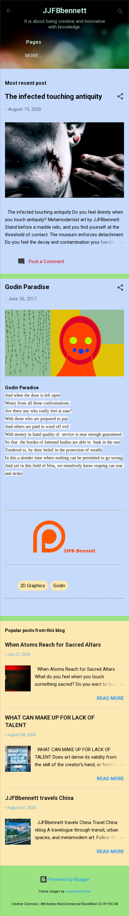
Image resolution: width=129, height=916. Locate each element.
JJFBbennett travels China (39, 798)
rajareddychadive (78, 891)
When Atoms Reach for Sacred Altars (53, 644)
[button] (120, 97)
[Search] (120, 12)
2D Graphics (32, 585)
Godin (59, 585)
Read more (110, 698)
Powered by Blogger (68, 879)
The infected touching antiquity (53, 96)
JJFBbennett (64, 10)
